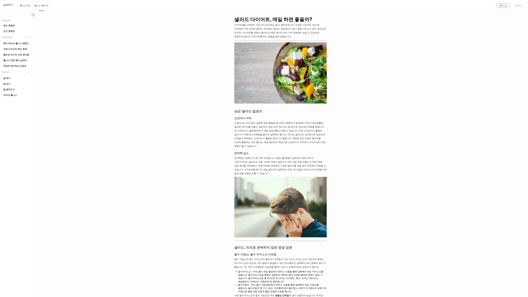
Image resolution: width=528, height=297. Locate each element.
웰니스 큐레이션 (41, 5)
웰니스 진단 (25, 5)
